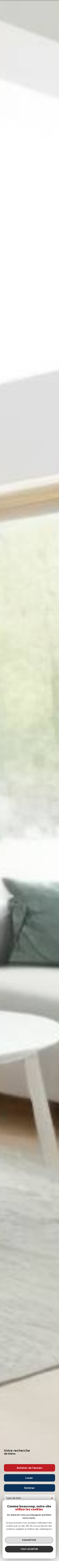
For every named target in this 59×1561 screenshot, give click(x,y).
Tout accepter (29, 1549)
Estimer (29, 1488)
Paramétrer (29, 1539)
